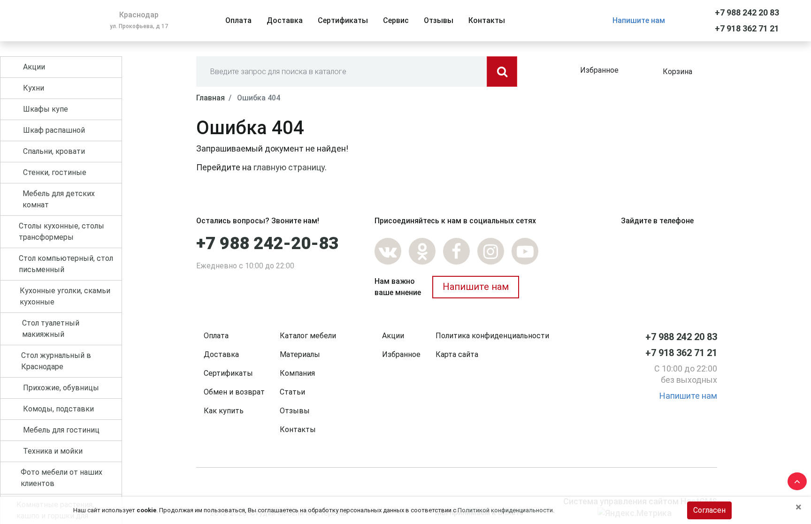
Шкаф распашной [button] (54, 130)
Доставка (221, 354)
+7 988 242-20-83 (267, 243)
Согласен (709, 510)
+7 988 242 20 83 (747, 12)
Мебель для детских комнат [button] (59, 199)
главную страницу (289, 167)
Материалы (300, 354)
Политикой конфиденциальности (505, 510)
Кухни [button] (33, 88)
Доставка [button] (285, 20)
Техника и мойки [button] (53, 451)
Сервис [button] (396, 20)
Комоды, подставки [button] (58, 408)
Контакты (298, 429)
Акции (393, 335)
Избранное (599, 70)
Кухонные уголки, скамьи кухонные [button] (65, 296)
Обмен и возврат (234, 391)
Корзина (677, 71)
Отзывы (295, 410)
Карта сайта (457, 354)
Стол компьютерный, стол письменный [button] (66, 264)
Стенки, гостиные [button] (54, 172)
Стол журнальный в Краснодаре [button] (56, 361)
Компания (297, 373)
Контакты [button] (486, 20)
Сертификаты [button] (343, 20)
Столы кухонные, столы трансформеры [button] (61, 231)
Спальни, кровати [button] (54, 151)
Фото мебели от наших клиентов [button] (61, 478)
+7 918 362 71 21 (747, 28)
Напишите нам (638, 20)
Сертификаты (228, 373)
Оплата (216, 335)
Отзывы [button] (438, 20)
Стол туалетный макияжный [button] (50, 329)
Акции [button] (34, 66)
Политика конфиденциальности (492, 335)
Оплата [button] (238, 20)
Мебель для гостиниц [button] (61, 429)
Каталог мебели (308, 335)
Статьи (292, 391)
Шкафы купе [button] (45, 109)
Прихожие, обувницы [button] (61, 387)
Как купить (224, 410)
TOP (795, 479)
